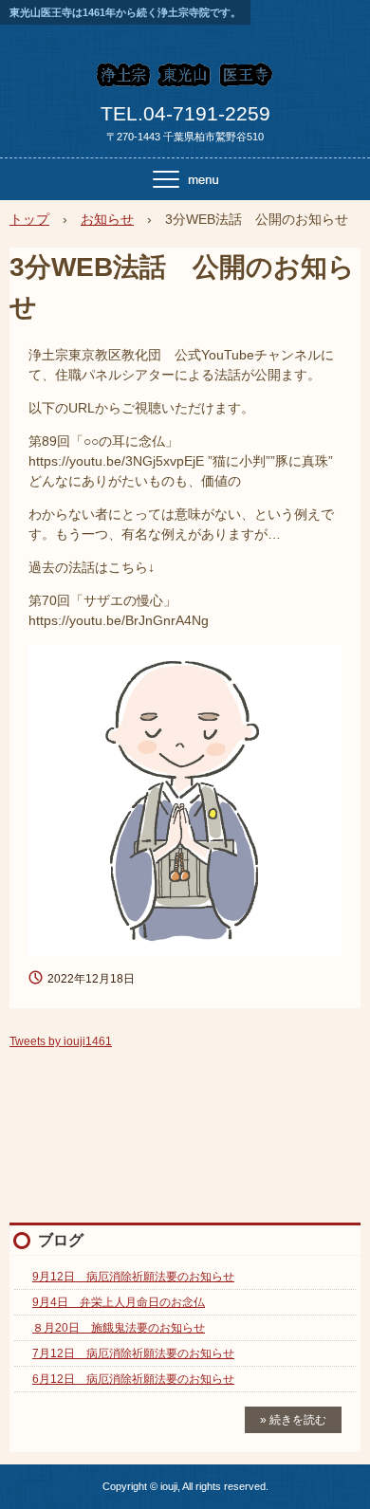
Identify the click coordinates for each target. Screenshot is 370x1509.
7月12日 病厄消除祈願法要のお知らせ (133, 1353)
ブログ (60, 1240)
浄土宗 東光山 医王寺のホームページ (185, 80)
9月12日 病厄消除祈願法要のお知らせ (133, 1276)
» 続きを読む (293, 1419)
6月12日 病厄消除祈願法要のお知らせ (133, 1379)
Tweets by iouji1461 (60, 1041)
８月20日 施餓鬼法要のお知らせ (118, 1327)
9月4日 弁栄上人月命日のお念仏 (118, 1302)
